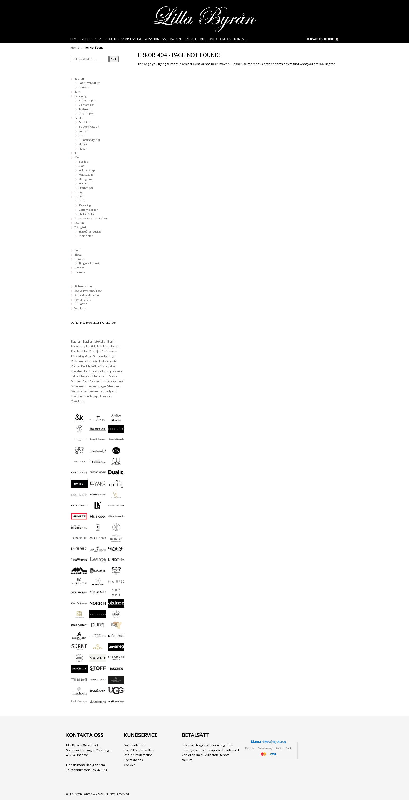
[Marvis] (97, 572)
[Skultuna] (97, 649)
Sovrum (79, 222)
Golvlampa (79, 361)
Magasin (85, 376)
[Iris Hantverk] (116, 518)
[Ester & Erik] (79, 496)
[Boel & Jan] (116, 430)
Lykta (75, 376)
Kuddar (83, 131)
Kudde (86, 366)
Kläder (75, 366)
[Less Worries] (79, 561)
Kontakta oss (82, 299)
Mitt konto (208, 39)
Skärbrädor (86, 188)
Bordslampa (111, 346)
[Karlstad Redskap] (97, 529)
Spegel (102, 386)
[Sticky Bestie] (79, 670)
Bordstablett (80, 351)
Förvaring (85, 205)
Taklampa (95, 391)
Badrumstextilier (89, 83)
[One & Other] (97, 616)
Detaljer (79, 118)
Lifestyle (79, 192)
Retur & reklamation (87, 295)
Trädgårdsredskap (90, 231)
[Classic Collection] (97, 463)
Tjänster (190, 39)
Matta (113, 376)
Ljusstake (115, 371)
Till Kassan (80, 304)
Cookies (79, 272)
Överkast (77, 401)
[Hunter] (79, 518)
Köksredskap (87, 170)
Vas (109, 396)
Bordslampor (87, 100)
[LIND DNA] (116, 561)
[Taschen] (116, 670)
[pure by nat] (97, 627)
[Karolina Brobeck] (116, 529)
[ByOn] (116, 452)
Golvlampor (86, 104)
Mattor (83, 144)
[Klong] (97, 540)
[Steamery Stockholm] (116, 660)
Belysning (80, 96)
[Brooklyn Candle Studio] (79, 441)
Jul (75, 153)
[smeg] (116, 649)
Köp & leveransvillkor (88, 291)
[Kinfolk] (79, 540)
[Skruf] (79, 649)
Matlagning (85, 179)
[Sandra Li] (116, 627)
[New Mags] (116, 583)
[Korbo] (116, 540)
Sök (114, 59)
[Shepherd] (79, 638)
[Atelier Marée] (116, 419)
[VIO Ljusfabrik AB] (97, 703)
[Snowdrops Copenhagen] (79, 660)
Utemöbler (86, 236)
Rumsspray (108, 381)
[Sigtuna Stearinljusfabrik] (97, 638)
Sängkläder (79, 391)
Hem (73, 39)
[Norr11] (97, 605)
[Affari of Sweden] (97, 419)
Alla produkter (106, 39)
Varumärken (171, 39)
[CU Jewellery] (116, 463)
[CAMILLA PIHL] (79, 463)
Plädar (83, 148)
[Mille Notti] (79, 583)
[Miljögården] (116, 572)
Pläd (85, 381)
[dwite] (79, 485)
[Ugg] (116, 692)
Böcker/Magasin (89, 126)
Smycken (77, 386)
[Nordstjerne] (79, 605)
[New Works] (79, 594)
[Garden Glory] (116, 496)
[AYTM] (79, 430)
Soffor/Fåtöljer (88, 209)
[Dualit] (116, 474)
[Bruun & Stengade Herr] (116, 441)
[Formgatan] (97, 496)
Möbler (79, 196)
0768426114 (99, 770)
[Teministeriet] (97, 681)
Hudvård (84, 87)
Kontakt (240, 39)
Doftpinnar (109, 351)
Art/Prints (85, 122)
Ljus (81, 135)
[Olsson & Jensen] (79, 616)
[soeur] (97, 660)
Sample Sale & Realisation (140, 39)
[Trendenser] (97, 692)
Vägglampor (86, 113)
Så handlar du (83, 286)
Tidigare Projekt (89, 263)
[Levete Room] (97, 561)
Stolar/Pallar (86, 214)
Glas (81, 166)
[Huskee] (97, 518)
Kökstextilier (87, 174)
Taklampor (86, 109)
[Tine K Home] (79, 692)
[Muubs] (97, 583)
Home (75, 47)
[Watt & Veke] (116, 703)
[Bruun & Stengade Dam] (97, 441)
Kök (76, 157)
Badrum (79, 78)
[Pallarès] (116, 616)
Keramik (110, 361)
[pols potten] (79, 627)
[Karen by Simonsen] (79, 529)
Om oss (225, 39)
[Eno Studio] (116, 485)
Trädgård (80, 227)
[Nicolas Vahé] (97, 594)
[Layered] (79, 551)
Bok (99, 346)
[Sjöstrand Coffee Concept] (116, 638)
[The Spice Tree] (116, 681)
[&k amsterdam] (79, 419)
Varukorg (80, 308)
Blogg (78, 254)
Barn (77, 91)
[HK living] (97, 507)
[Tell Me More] (79, 681)
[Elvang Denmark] (97, 485)
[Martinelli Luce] (79, 572)
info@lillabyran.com (90, 765)
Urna (102, 396)
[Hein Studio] (79, 507)
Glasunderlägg (103, 356)
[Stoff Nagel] (97, 670)
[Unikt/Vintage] (79, 703)
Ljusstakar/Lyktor (89, 140)
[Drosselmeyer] (97, 474)
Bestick (83, 161)
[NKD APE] (116, 594)
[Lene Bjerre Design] (97, 551)
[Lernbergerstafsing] (116, 551)
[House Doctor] (116, 507)
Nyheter (86, 39)
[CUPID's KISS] (79, 474)
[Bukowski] (97, 452)
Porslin (83, 183)
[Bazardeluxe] (97, 430)
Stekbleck (114, 386)
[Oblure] (116, 605)
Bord (82, 201)
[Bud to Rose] (79, 452)
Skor (120, 381)
